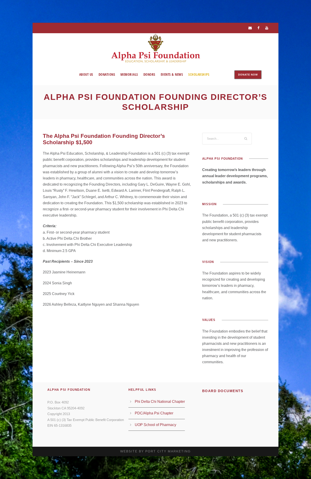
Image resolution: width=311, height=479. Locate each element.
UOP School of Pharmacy (155, 425)
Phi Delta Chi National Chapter (160, 401)
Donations (107, 74)
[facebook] (258, 28)
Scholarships (198, 74)
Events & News (172, 74)
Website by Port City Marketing (155, 451)
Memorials (129, 74)
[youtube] (266, 28)
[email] (250, 28)
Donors (149, 74)
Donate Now (248, 74)
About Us (86, 74)
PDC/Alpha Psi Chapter (154, 413)
